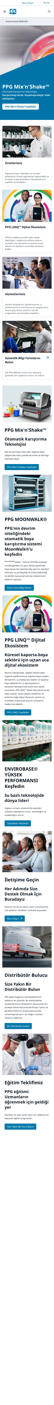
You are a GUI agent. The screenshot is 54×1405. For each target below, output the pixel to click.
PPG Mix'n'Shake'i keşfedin (20, 106)
